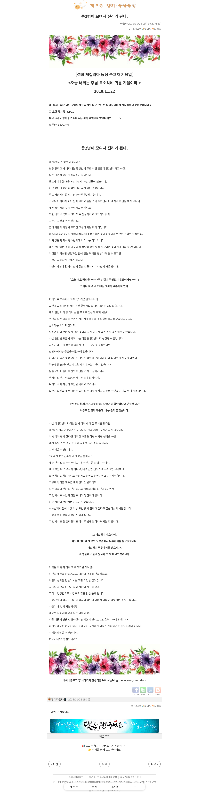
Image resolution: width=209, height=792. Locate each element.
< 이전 (54, 764)
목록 (104, 764)
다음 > (154, 764)
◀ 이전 (74, 787)
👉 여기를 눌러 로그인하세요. (104, 749)
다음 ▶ (115, 787)
